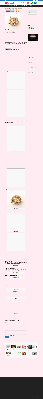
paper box (35, 67)
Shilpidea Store (21, 0)
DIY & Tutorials (26, 5)
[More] (18, 11)
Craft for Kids (31, 5)
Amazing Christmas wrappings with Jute (24, 356)
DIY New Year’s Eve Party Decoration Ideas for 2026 (19, 348)
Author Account (13, 0)
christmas (33, 57)
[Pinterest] (7, 11)
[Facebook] (9, 11)
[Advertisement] (16, 37)
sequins (32, 72)
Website (5, 332)
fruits (29, 62)
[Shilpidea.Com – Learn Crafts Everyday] (9, 3)
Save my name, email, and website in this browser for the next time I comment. (11, 335)
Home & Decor (21, 5)
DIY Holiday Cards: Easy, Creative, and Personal (35, 348)
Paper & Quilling (10, 5)
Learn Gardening (15, 5)
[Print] (16, 11)
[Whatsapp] (11, 11)
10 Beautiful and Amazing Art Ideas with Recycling (29, 355)
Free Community (18, 0)
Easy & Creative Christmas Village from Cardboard (8, 349)
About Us (10, 0)
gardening (32, 62)
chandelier (29, 57)
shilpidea (7, 9)
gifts (34, 62)
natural (29, 67)
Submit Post (15, 0)
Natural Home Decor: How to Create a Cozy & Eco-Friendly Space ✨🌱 (29, 350)
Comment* (6, 322)
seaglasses (29, 72)
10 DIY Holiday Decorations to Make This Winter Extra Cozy (8, 355)
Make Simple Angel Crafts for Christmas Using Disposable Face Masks (14, 349)
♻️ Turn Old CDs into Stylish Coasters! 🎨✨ (24, 349)
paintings (32, 67)
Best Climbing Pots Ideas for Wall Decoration (35, 356)
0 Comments (10, 9)
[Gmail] (14, 11)
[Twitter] (13, 11)
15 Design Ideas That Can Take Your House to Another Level (19, 354)
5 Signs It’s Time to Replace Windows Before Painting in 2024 (14, 353)
